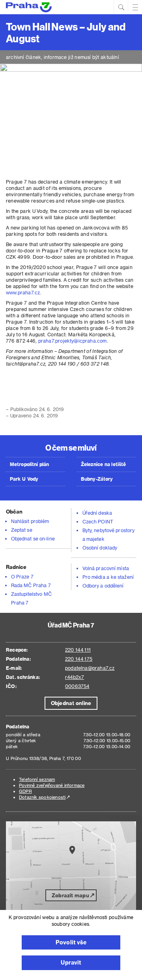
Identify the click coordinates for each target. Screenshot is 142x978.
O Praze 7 (22, 576)
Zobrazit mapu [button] (70, 895)
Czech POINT (97, 521)
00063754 (77, 686)
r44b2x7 (74, 677)
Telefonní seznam (37, 779)
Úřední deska (97, 513)
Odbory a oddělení (103, 585)
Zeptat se (21, 530)
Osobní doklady (99, 547)
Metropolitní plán (29, 464)
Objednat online (71, 703)
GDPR (25, 791)
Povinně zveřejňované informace (51, 785)
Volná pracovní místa (105, 568)
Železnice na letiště (103, 464)
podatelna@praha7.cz (89, 668)
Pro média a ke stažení (108, 577)
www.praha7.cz (23, 292)
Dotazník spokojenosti (42, 797)
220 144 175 (78, 658)
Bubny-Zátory (97, 478)
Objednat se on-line (33, 538)
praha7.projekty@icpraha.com (72, 340)
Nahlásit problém (30, 521)
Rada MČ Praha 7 (31, 585)
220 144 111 (78, 649)
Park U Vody (24, 478)
